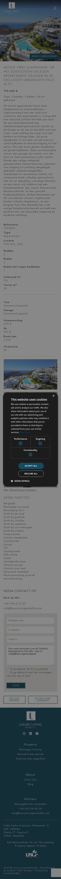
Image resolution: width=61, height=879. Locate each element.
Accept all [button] (31, 465)
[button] (20, 481)
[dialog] (30, 439)
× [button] (53, 396)
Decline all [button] (31, 473)
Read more (25, 432)
